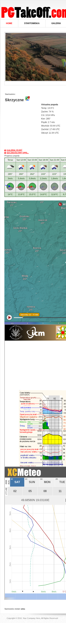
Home (9, 23)
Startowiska (32, 23)
